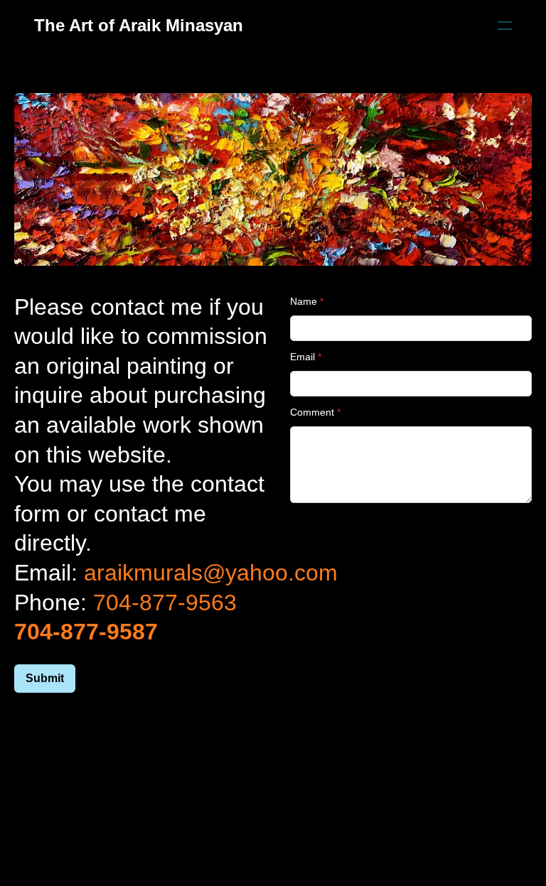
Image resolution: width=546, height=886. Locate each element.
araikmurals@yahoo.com (211, 572)
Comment (312, 412)
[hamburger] (505, 25)
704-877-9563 (165, 602)
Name (303, 301)
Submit (45, 678)
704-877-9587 (86, 631)
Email (302, 356)
